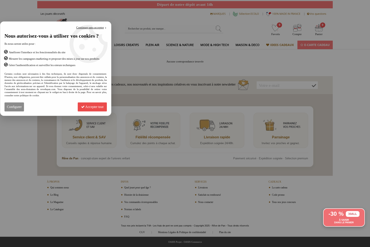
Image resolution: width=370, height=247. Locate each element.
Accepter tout (94, 107)
